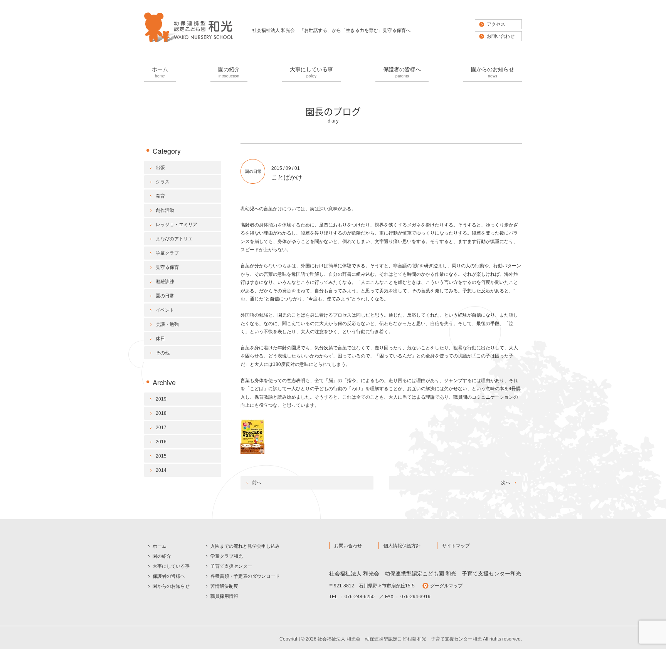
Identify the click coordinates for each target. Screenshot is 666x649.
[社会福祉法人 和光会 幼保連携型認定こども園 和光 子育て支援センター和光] (188, 41)
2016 (161, 441)
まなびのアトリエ (174, 238)
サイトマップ (456, 545)
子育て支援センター (231, 566)
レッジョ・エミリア (176, 224)
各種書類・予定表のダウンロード (245, 576)
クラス (163, 181)
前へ (256, 482)
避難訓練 (165, 281)
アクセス (496, 24)
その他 (163, 353)
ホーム (160, 72)
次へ (505, 482)
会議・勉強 (167, 324)
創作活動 (165, 210)
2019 (161, 399)
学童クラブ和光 (226, 556)
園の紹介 (229, 72)
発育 (160, 196)
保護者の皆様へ (402, 72)
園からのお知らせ (492, 72)
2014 (161, 470)
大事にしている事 (311, 72)
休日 (160, 338)
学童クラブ (167, 253)
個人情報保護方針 (401, 545)
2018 (161, 413)
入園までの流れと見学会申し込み (245, 546)
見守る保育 (167, 267)
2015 (161, 456)
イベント (165, 310)
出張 (160, 167)
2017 (161, 427)
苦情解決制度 (224, 586)
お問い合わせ (501, 36)
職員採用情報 (224, 596)
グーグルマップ (446, 586)
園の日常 (253, 171)
